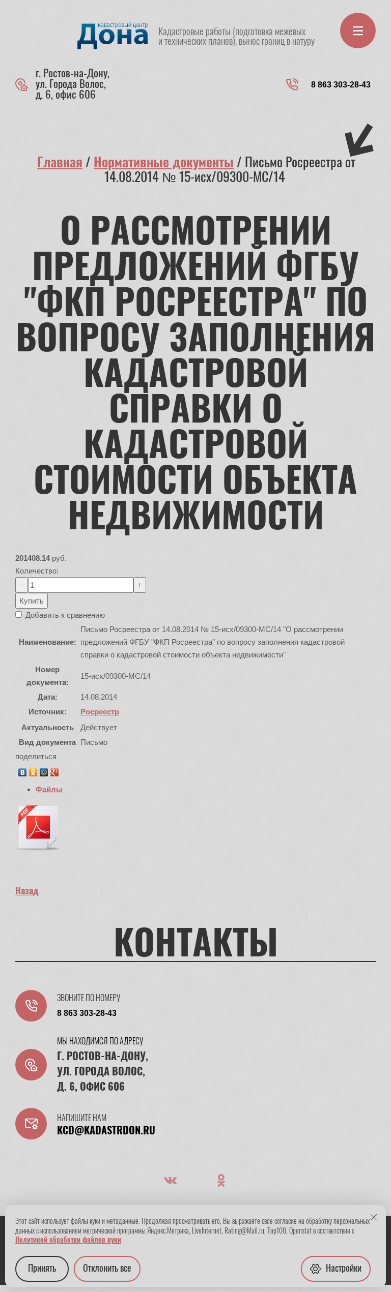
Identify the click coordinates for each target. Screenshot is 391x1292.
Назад (27, 891)
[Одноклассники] (33, 770)
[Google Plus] (54, 770)
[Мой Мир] (44, 770)
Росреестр (99, 711)
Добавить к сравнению (64, 615)
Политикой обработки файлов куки (68, 1240)
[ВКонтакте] (22, 770)
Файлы (49, 789)
